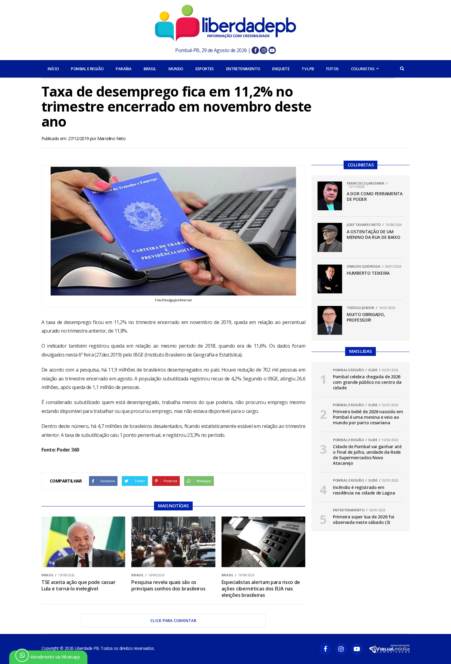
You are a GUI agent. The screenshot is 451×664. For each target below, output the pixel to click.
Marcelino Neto (111, 138)
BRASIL (150, 68)
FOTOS (332, 68)
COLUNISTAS (363, 68)
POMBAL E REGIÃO (87, 68)
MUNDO (175, 68)
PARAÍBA (123, 68)
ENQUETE (280, 68)
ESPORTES (204, 68)
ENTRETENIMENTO (243, 68)
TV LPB (308, 68)
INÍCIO (53, 68)
